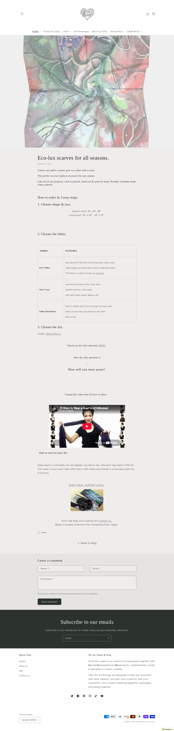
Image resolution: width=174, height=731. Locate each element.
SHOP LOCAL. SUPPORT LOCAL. (87, 485)
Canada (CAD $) (29, 720)
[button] (22, 14)
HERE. (102, 345)
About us (23, 666)
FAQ (21, 671)
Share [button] (43, 532)
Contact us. (105, 520)
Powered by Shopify (147, 721)
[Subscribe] (108, 638)
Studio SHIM (135, 721)
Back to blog (88, 543)
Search (22, 661)
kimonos (100, 273)
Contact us (24, 675)
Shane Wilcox (53, 333)
